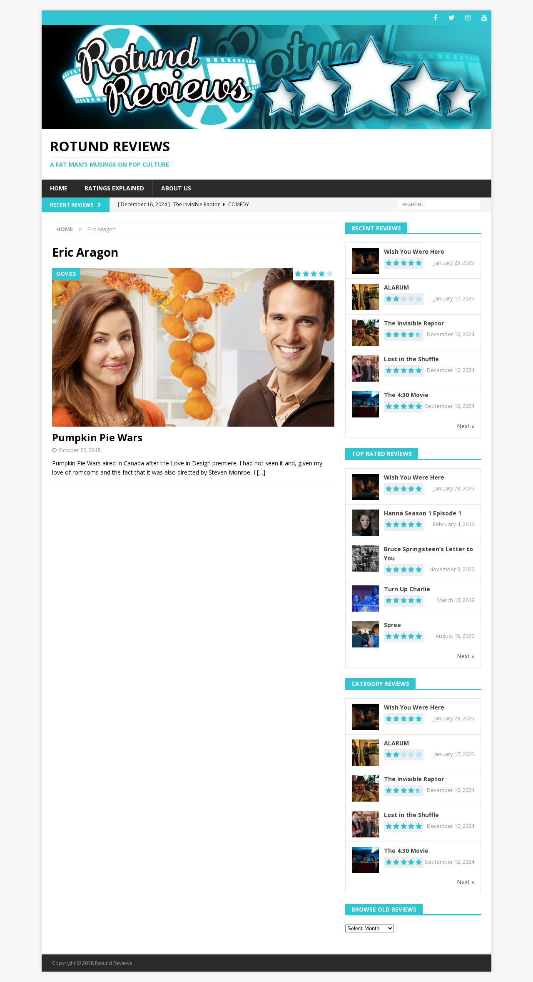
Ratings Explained (114, 188)
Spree (392, 625)
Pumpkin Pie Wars (97, 437)
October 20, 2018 (79, 450)
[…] (261, 472)
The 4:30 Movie (406, 395)
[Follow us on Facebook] (435, 17)
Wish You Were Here (414, 251)
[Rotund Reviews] (266, 124)
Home (58, 188)
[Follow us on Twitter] (451, 17)
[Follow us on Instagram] (468, 17)
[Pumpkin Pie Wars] (193, 347)
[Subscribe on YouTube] (484, 17)
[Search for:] (439, 204)
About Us (176, 188)
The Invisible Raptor (414, 323)
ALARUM (396, 287)
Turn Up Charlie (407, 589)
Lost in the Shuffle (411, 359)
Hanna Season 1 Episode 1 (422, 513)
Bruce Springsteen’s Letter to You (428, 553)
